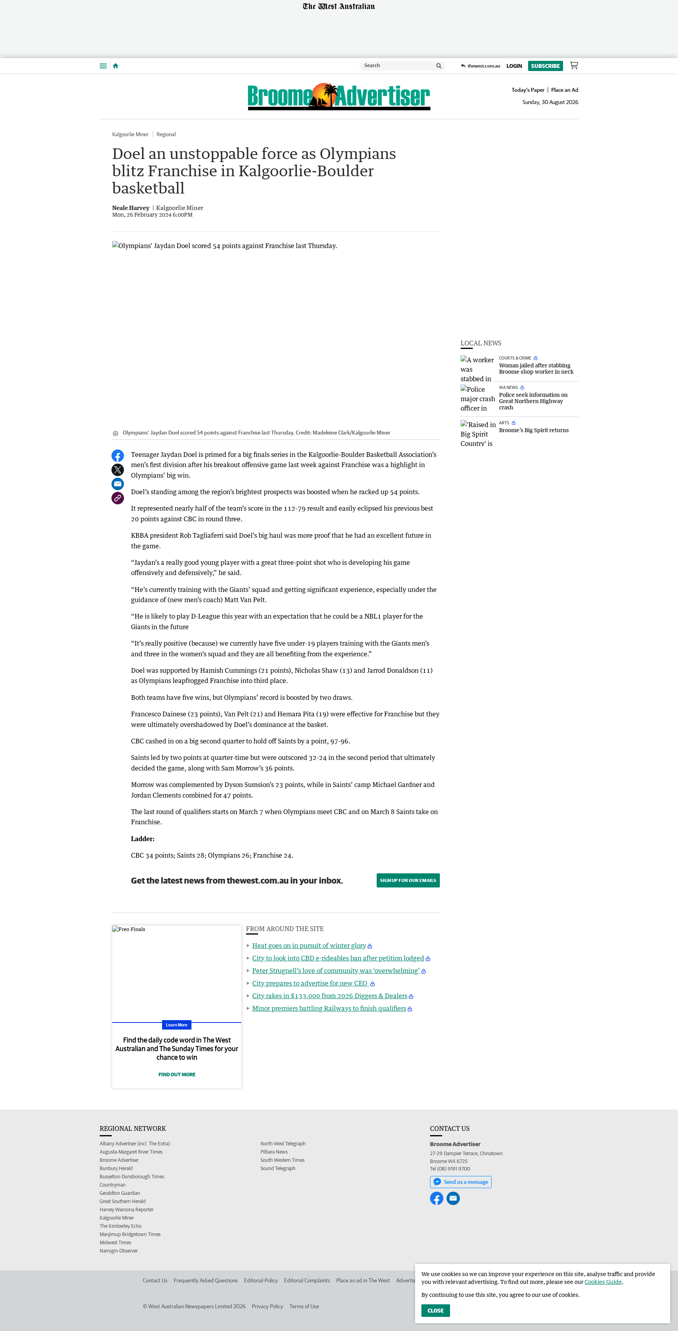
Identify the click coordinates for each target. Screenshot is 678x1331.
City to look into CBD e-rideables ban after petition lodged (338, 958)
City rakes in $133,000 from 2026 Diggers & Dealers (329, 996)
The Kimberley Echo (121, 1226)
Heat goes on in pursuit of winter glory (309, 945)
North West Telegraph (283, 1144)
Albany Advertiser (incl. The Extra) (135, 1144)
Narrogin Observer (119, 1251)
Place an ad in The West (363, 1280)
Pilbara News (274, 1152)
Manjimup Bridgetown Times (130, 1234)
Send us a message (466, 1182)
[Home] (115, 66)
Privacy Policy (267, 1306)
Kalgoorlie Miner (130, 134)
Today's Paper (528, 90)
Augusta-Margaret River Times (131, 1152)
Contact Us (155, 1280)
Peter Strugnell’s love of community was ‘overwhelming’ (336, 971)
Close (436, 1310)
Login (514, 66)
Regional (166, 134)
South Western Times (282, 1160)
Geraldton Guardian (120, 1193)
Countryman (113, 1185)
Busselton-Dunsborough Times (132, 1176)
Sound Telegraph (278, 1168)
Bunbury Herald (116, 1168)
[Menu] (103, 66)
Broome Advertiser (119, 1160)
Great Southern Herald (123, 1201)
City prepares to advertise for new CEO (310, 983)
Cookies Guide (603, 1281)
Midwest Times (115, 1242)
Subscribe (545, 66)
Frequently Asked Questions (206, 1280)
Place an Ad (564, 90)
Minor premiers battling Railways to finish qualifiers (329, 1008)
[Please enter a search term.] (439, 65)
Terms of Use (304, 1306)
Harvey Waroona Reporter (126, 1209)
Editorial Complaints (307, 1280)
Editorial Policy (261, 1280)
